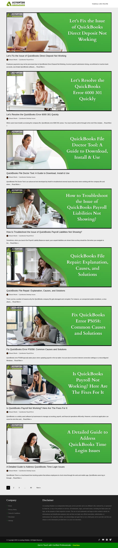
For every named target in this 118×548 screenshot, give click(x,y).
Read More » (41, 67)
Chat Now (76, 545)
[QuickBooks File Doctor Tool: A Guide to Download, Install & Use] (59, 150)
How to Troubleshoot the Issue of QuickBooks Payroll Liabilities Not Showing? (44, 232)
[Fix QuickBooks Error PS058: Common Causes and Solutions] (59, 326)
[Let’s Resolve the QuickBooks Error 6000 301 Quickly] (59, 91)
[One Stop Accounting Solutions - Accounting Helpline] (15, 4)
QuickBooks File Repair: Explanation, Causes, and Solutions (35, 290)
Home (10, 506)
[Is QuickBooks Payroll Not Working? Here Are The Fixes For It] (59, 385)
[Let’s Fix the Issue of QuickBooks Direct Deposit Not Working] (59, 32)
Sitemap (10, 520)
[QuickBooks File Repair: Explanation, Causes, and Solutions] (59, 267)
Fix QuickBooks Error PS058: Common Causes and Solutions (36, 349)
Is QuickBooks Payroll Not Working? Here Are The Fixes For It (36, 408)
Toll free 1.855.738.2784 (100, 4)
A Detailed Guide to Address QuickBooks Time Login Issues (35, 467)
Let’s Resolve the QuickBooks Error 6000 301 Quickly (32, 114)
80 (31, 487)
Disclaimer (11, 517)
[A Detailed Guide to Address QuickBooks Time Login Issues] (59, 443)
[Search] (110, 4)
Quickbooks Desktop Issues (27, 118)
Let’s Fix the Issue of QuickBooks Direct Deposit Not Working (36, 56)
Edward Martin (13, 59)
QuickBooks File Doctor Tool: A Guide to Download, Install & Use (37, 173)
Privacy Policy (12, 509)
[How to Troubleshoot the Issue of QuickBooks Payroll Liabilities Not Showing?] (59, 209)
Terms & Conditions (14, 513)
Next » (39, 487)
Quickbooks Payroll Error (26, 59)
